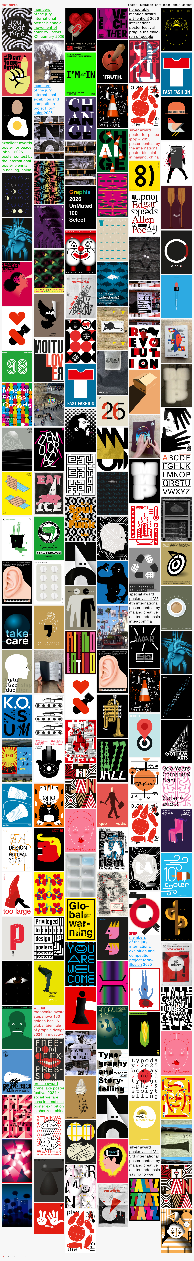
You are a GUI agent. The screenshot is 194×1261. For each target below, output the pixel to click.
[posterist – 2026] (176, 163)
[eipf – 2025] (17, 493)
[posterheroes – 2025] (112, 582)
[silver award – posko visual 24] (144, 1161)
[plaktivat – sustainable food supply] (144, 1034)
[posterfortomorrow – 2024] (144, 989)
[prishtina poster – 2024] (49, 1180)
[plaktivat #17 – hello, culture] (80, 1097)
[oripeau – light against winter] (176, 519)
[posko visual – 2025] (176, 608)
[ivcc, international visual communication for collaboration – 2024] (17, 1161)
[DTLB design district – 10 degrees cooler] (80, 875)
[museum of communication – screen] (49, 404)
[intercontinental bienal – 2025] (80, 786)
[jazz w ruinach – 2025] (112, 760)
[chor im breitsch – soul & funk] (80, 519)
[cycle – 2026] (17, 195)
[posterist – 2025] (144, 913)
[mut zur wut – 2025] (17, 894)
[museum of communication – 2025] (17, 404)
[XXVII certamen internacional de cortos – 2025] (49, 760)
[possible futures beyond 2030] (17, 1027)
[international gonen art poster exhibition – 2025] (17, 983)
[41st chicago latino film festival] (17, 1116)
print (158, 4)
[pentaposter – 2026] (17, 74)
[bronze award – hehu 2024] (49, 1097)
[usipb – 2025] (112, 627)
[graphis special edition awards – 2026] (80, 207)
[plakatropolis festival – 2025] (144, 735)
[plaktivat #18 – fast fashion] (112, 373)
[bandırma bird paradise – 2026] (176, 118)
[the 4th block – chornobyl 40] (176, 29)
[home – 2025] (144, 392)
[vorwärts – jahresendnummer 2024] (112, 1205)
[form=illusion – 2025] (17, 449)
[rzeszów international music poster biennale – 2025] (80, 652)
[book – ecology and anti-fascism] (49, 538)
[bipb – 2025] (112, 671)
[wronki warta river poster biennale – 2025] (176, 652)
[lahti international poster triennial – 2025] (176, 1053)
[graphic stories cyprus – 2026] (144, 214)
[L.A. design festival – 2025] (112, 849)
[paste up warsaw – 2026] (80, 74)
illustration (146, 4)
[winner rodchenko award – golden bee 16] (49, 1021)
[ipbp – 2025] (144, 144)
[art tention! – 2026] (144, 23)
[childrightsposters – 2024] (80, 1231)
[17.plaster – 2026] (112, 195)
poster (132, 4)
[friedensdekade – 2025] (17, 1072)
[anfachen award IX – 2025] (49, 938)
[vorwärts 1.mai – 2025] (176, 964)
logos (167, 4)
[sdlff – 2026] (49, 271)
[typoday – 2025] (112, 1072)
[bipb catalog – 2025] (176, 341)
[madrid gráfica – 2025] (144, 525)
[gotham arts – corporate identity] (176, 741)
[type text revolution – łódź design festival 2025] (144, 347)
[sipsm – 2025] (80, 474)
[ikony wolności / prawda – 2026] (144, 61)
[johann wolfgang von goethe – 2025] (49, 894)
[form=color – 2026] (49, 99)
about (176, 4)
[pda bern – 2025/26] (80, 341)
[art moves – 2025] (80, 697)
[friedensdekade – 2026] (112, 284)
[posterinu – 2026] (80, 118)
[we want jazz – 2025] (49, 716)
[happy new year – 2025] (49, 1218)
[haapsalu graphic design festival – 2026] (17, 118)
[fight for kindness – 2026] (80, 29)
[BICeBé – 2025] (144, 436)
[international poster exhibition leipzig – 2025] (144, 646)
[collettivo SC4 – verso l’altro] (80, 964)
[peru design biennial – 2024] (176, 1186)
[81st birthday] (144, 176)
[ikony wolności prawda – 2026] (112, 61)
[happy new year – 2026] (112, 411)
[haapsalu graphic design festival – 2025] (176, 919)
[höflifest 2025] (80, 741)
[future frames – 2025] (112, 538)
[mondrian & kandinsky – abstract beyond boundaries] (80, 1142)
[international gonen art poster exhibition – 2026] (17, 239)
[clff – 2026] (17, 284)
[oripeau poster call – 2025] (80, 1053)
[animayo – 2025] (112, 1027)
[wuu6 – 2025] (176, 1008)
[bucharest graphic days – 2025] (49, 493)
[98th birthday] (17, 366)
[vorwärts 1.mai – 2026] (80, 296)
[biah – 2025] (49, 582)
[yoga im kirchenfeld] (144, 1123)
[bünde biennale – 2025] (17, 627)
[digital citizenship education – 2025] (17, 671)
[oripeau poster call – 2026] (17, 29)
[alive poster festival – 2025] (176, 697)
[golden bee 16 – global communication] (17, 805)
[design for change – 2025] (112, 983)
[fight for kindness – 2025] (176, 385)
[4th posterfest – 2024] (112, 1116)
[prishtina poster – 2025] (49, 449)
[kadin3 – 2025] (80, 430)
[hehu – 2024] (49, 1135)
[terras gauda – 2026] (176, 207)
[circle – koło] (176, 252)
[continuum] (49, 671)
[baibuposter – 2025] (176, 296)
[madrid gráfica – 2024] (17, 1205)
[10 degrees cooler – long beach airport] (17, 760)
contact (187, 4)
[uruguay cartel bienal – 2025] (17, 582)
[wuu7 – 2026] (80, 252)
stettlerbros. (10, 4)
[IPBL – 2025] (80, 830)
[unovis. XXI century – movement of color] (49, 23)
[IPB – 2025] (49, 805)
